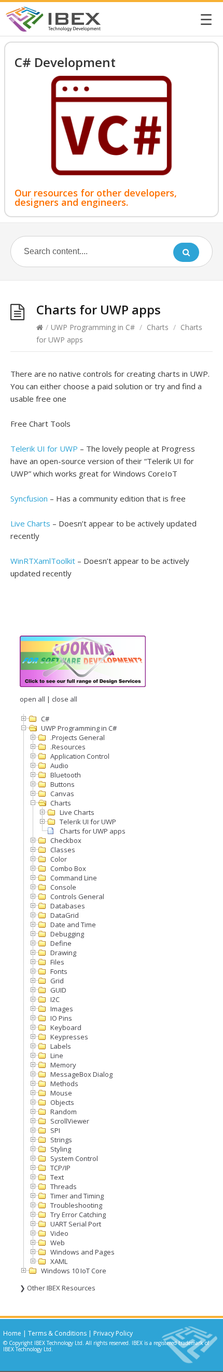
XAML (58, 1261)
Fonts (58, 971)
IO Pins (61, 1018)
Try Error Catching (78, 1214)
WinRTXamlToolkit (42, 561)
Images (61, 1008)
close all (64, 699)
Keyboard (65, 1027)
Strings (61, 1139)
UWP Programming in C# (93, 327)
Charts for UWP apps (93, 831)
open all (32, 699)
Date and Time (73, 924)
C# (45, 718)
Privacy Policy (113, 1333)
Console (63, 887)
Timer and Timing (77, 1195)
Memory (63, 1065)
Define (61, 943)
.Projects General (77, 737)
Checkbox (65, 840)
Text (57, 1177)
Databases (67, 906)
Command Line (73, 877)
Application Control (79, 756)
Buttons (62, 784)
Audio (59, 765)
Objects (62, 1102)
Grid (57, 980)
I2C (55, 999)
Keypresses (69, 1036)
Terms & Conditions (57, 1333)
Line (56, 1055)
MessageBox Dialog (81, 1074)
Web (57, 1242)
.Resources (68, 746)
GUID (58, 990)
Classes (62, 849)
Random (63, 1111)
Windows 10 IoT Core (73, 1270)
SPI (55, 1130)
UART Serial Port (75, 1224)
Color (58, 859)
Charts (158, 327)
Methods (64, 1083)
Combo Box (68, 868)
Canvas (62, 793)
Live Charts (30, 523)
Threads (63, 1186)
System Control (74, 1158)
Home (12, 1333)
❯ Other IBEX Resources (57, 1287)
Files (57, 962)
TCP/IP (60, 1167)
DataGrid (64, 915)
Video (59, 1233)
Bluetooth (65, 775)
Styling (60, 1149)
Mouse (61, 1093)
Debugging (67, 934)
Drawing (63, 952)
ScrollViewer (69, 1121)
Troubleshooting (76, 1205)
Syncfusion (29, 498)
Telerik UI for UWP (44, 448)
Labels (60, 1046)
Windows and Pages (82, 1252)
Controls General (77, 896)
